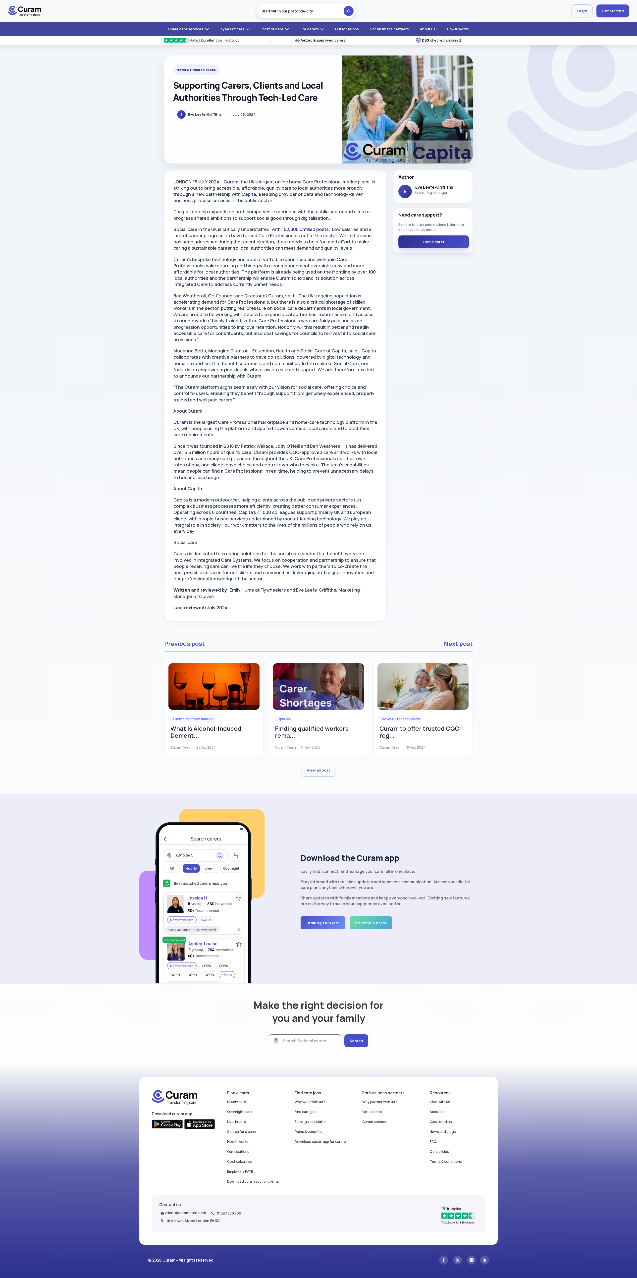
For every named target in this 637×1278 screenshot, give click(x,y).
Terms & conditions (446, 1161)
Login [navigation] (582, 10)
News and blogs (443, 1131)
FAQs (434, 1141)
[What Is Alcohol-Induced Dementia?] (214, 686)
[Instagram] (471, 1260)
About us (427, 29)
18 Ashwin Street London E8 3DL (193, 1220)
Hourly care (236, 1101)
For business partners (389, 29)
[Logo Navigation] (24, 11)
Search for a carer (242, 1131)
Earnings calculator (310, 1121)
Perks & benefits (308, 1131)
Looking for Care (323, 922)
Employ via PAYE (240, 1171)
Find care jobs (306, 1111)
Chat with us (440, 1101)
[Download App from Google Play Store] (167, 1124)
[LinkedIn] (484, 1260)
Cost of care (273, 29)
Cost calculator (240, 1161)
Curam (231, 182)
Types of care (232, 29)
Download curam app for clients (253, 1181)
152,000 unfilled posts (305, 229)
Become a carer (371, 922)
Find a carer (433, 241)
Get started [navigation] (613, 10)
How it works (458, 29)
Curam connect (375, 1121)
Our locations (347, 29)
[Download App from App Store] (199, 1124)
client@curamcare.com (185, 1212)
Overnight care (239, 1111)
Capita (249, 194)
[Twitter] (457, 1260)
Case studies (441, 1121)
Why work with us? (310, 1101)
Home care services (186, 29)
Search (356, 1040)
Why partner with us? (379, 1101)
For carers (310, 29)
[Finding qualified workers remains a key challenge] (318, 686)
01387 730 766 (229, 1213)
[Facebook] (443, 1260)
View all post (318, 770)
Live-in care (236, 1121)
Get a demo (372, 1111)
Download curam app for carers (320, 1141)
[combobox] (306, 11)
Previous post (184, 643)
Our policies (439, 1151)
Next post (458, 643)
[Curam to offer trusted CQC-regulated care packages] (423, 686)
